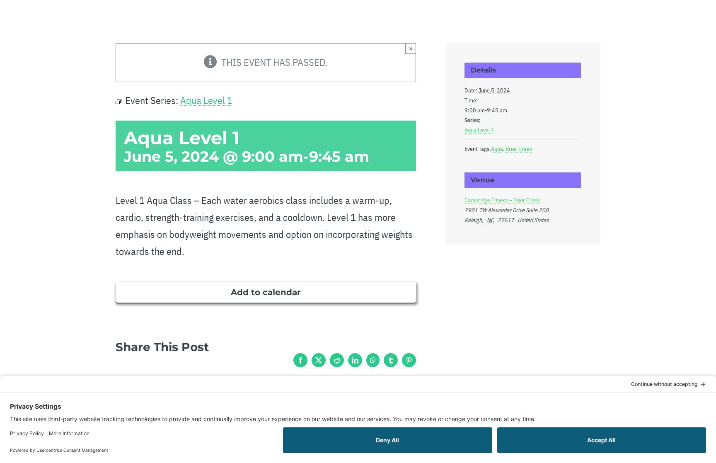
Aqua (497, 149)
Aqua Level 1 (479, 130)
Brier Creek (519, 149)
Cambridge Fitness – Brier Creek (502, 200)
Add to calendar (266, 292)
